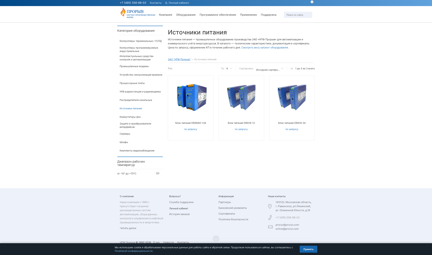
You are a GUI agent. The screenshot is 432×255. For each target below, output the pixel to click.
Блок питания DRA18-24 (292, 122)
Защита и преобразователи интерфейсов (135, 125)
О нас (156, 242)
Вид (170, 68)
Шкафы (124, 142)
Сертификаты (227, 213)
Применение (248, 14)
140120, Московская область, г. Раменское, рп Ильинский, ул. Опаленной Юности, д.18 (294, 206)
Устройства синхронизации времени (141, 74)
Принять (308, 249)
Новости (168, 242)
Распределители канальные (136, 99)
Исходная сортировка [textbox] (269, 69)
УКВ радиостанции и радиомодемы (140, 91)
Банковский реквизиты (233, 207)
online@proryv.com (287, 228)
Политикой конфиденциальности (133, 250)
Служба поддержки (181, 202)
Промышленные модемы (134, 66)
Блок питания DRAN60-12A (190, 122)
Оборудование (186, 14)
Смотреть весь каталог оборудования (264, 47)
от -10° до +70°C (126, 173)
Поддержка (268, 14)
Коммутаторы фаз (130, 116)
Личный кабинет (179, 2)
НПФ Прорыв (127, 242)
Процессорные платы (132, 83)
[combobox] (269, 68)
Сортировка (246, 68)
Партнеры (225, 202)
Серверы (125, 133)
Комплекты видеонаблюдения (137, 150)
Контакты (155, 2)
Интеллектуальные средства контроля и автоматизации (136, 58)
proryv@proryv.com (287, 224)
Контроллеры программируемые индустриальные (139, 49)
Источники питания (131, 108)
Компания (165, 14)
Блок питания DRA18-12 (241, 122)
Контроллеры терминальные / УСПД (141, 40)
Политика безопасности (233, 219)
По (222, 68)
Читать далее (128, 228)
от (292, 68)
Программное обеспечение (218, 14)
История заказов (179, 214)
